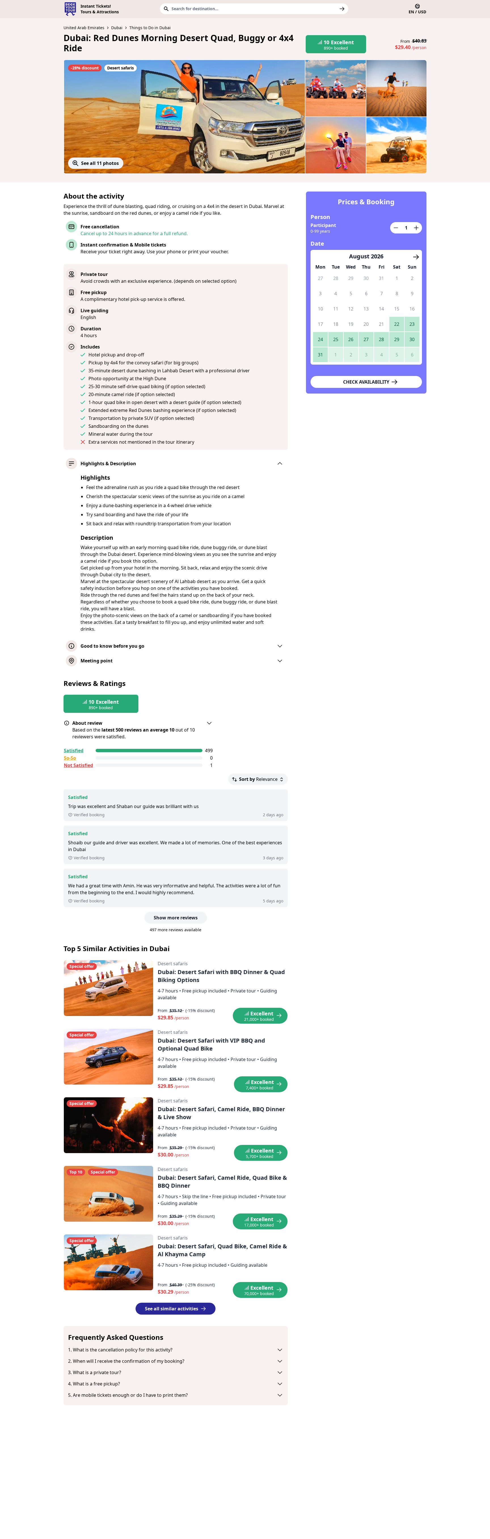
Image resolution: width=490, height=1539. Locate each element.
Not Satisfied (78, 765)
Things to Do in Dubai (150, 27)
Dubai (116, 27)
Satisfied (73, 750)
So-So (70, 758)
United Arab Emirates (84, 27)
